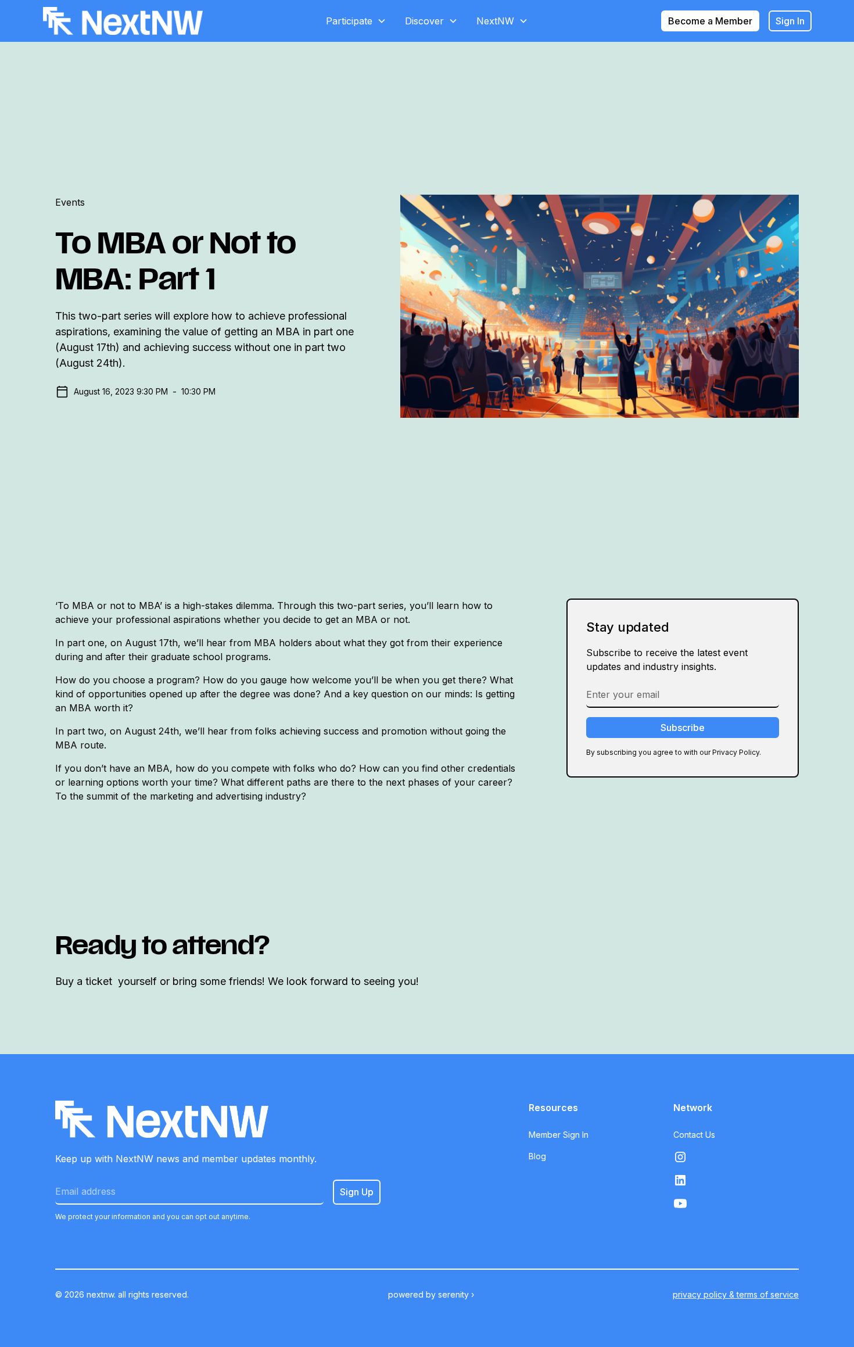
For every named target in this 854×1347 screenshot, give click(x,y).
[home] (123, 21)
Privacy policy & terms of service (736, 1294)
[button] (356, 21)
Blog (537, 1156)
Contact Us (694, 1135)
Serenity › (456, 1294)
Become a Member (710, 21)
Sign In (790, 21)
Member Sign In (559, 1135)
